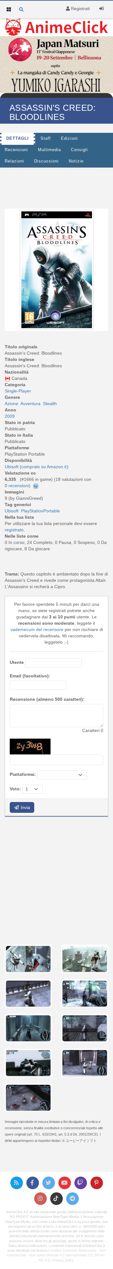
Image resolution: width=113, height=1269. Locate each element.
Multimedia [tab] (49, 150)
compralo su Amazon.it (44, 466)
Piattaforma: (23, 774)
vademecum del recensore (36, 629)
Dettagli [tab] (17, 138)
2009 (10, 416)
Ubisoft (12, 510)
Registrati (80, 8)
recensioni (18, 485)
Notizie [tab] (76, 161)
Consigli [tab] (79, 150)
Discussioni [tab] (46, 161)
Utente (17, 662)
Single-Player (18, 390)
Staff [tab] (45, 138)
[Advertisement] (56, 880)
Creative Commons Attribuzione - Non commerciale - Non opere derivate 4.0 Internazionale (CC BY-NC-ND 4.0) (56, 1255)
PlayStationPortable (40, 510)
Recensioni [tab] (16, 150)
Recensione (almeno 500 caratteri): (47, 699)
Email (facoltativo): (30, 675)
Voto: (15, 788)
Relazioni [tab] (14, 161)
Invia (24, 807)
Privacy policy (62, 1260)
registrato (14, 529)
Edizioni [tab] (69, 138)
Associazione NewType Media (54, 1217)
